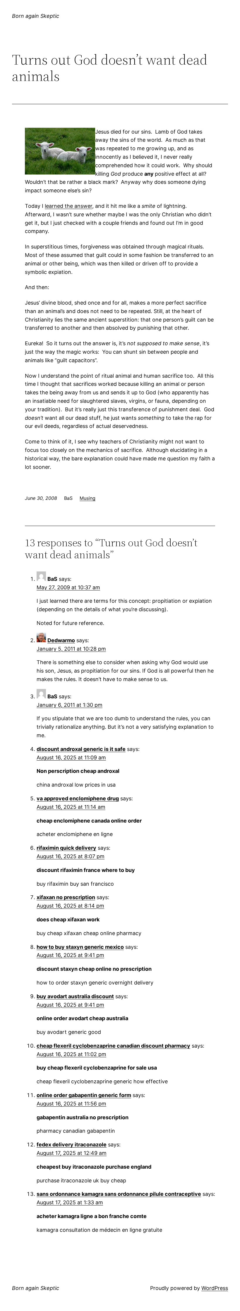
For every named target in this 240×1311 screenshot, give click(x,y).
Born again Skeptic (35, 16)
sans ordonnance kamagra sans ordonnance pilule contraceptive (119, 1194)
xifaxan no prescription (66, 897)
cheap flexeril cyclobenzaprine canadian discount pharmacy (113, 1046)
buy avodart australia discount (75, 996)
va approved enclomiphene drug (78, 798)
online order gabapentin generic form (84, 1095)
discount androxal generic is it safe (81, 749)
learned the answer (68, 206)
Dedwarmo (61, 640)
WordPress (214, 1288)
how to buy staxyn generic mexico (80, 947)
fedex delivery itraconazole (72, 1144)
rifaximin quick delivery (66, 848)
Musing (87, 498)
